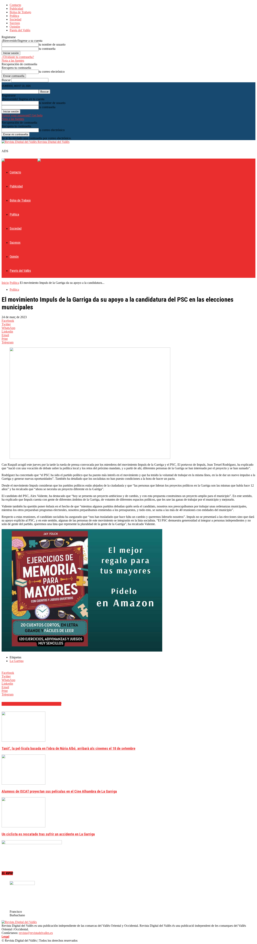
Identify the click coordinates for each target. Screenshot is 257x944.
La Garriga (16, 661)
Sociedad (15, 19)
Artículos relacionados (20, 704)
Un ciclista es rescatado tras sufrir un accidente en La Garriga (48, 834)
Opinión (15, 26)
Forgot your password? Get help (22, 115)
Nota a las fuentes (13, 60)
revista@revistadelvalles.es (36, 933)
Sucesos (15, 23)
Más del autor (50, 704)
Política (14, 15)
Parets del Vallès (20, 30)
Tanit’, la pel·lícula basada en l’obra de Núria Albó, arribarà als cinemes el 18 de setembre (68, 748)
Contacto (15, 5)
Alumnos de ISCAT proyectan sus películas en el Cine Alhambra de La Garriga (59, 791)
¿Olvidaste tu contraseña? (18, 57)
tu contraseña (47, 48)
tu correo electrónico (52, 71)
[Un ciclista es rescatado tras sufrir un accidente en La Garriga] (23, 826)
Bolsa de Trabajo (20, 12)
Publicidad (16, 8)
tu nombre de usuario (52, 44)
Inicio (5, 282)
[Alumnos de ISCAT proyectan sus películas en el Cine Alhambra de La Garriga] (23, 783)
